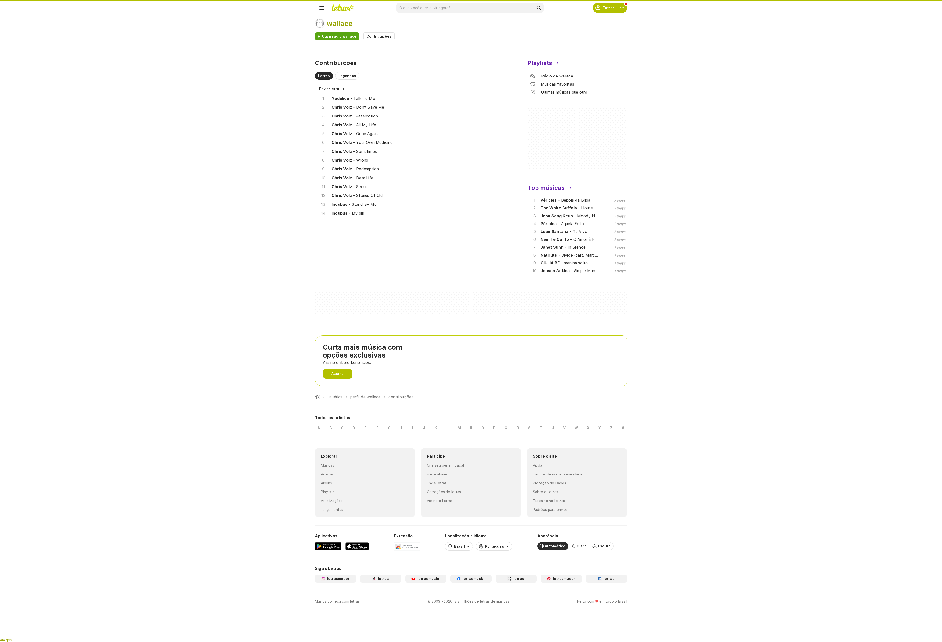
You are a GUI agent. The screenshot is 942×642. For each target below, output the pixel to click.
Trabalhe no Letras (549, 501)
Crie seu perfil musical (445, 465)
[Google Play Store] (328, 546)
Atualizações (332, 501)
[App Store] (357, 546)
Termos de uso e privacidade (558, 474)
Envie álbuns (437, 474)
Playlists (328, 492)
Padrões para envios (550, 509)
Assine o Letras (440, 501)
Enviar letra (329, 89)
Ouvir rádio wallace (339, 36)
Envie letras (437, 483)
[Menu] (322, 8)
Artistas (327, 474)
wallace (340, 23)
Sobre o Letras (545, 492)
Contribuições (379, 36)
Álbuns (326, 483)
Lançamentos (332, 509)
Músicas (327, 465)
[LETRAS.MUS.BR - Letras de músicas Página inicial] (343, 8)
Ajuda (537, 465)
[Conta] (622, 8)
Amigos (6, 640)
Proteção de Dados (549, 483)
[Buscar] (539, 8)
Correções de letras (444, 492)
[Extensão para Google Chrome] (407, 546)
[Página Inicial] (317, 396)
